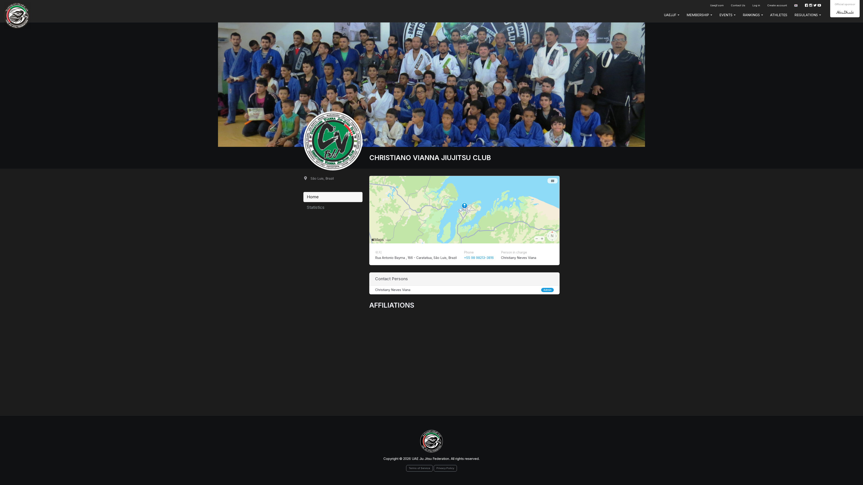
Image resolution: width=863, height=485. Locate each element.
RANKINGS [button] (752, 15)
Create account (777, 5)
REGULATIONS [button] (806, 15)
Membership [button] (698, 15)
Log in (756, 5)
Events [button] (726, 15)
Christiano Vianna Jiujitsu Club (430, 158)
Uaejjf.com (717, 5)
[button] (796, 5)
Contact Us (738, 5)
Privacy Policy (445, 468)
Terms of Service (419, 468)
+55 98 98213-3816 (479, 258)
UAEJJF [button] (670, 15)
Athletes (778, 15)
